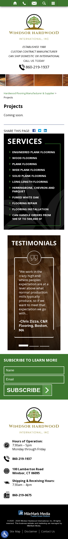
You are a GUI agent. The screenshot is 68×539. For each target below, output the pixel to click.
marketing (43, 523)
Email (34, 3)
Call (24, 3)
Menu (53, 3)
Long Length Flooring (30, 181)
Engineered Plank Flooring (33, 152)
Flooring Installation (30, 209)
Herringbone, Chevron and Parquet (33, 189)
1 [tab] (23, 345)
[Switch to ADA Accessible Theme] (4, 534)
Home (15, 3)
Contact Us (48, 531)
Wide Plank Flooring (28, 170)
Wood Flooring (24, 158)
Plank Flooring (24, 164)
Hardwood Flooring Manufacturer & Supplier (29, 93)
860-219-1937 (37, 67)
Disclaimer (30, 531)
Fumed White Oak (25, 197)
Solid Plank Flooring (29, 176)
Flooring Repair (24, 203)
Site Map (15, 531)
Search (44, 3)
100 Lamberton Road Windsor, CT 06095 (27, 471)
